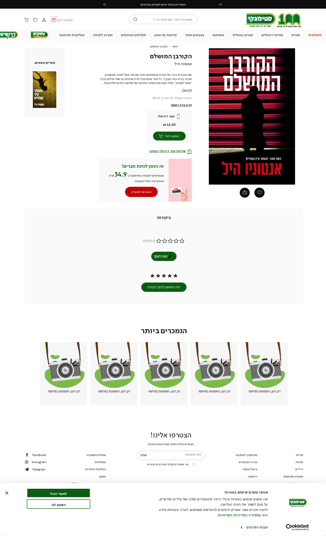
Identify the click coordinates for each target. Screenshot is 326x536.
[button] (314, 35)
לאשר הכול (58, 494)
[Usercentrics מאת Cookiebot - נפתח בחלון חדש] (297, 527)
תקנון (102, 476)
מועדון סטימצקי (293, 476)
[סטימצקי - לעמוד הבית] (274, 27)
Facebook (39, 455)
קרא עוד (187, 90)
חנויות (299, 462)
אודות (299, 455)
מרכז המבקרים (248, 462)
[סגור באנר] (6, 493)
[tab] (164, 217)
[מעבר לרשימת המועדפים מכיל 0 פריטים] (35, 20)
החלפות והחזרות (95, 469)
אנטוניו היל (183, 63)
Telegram (38, 469)
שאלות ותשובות (96, 455)
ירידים (299, 469)
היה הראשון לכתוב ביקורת (164, 287)
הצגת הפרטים (257, 527)
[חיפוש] (135, 19)
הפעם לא (59, 505)
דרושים (253, 476)
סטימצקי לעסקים (246, 455)
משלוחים (100, 462)
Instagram (39, 462)
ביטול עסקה (250, 469)
